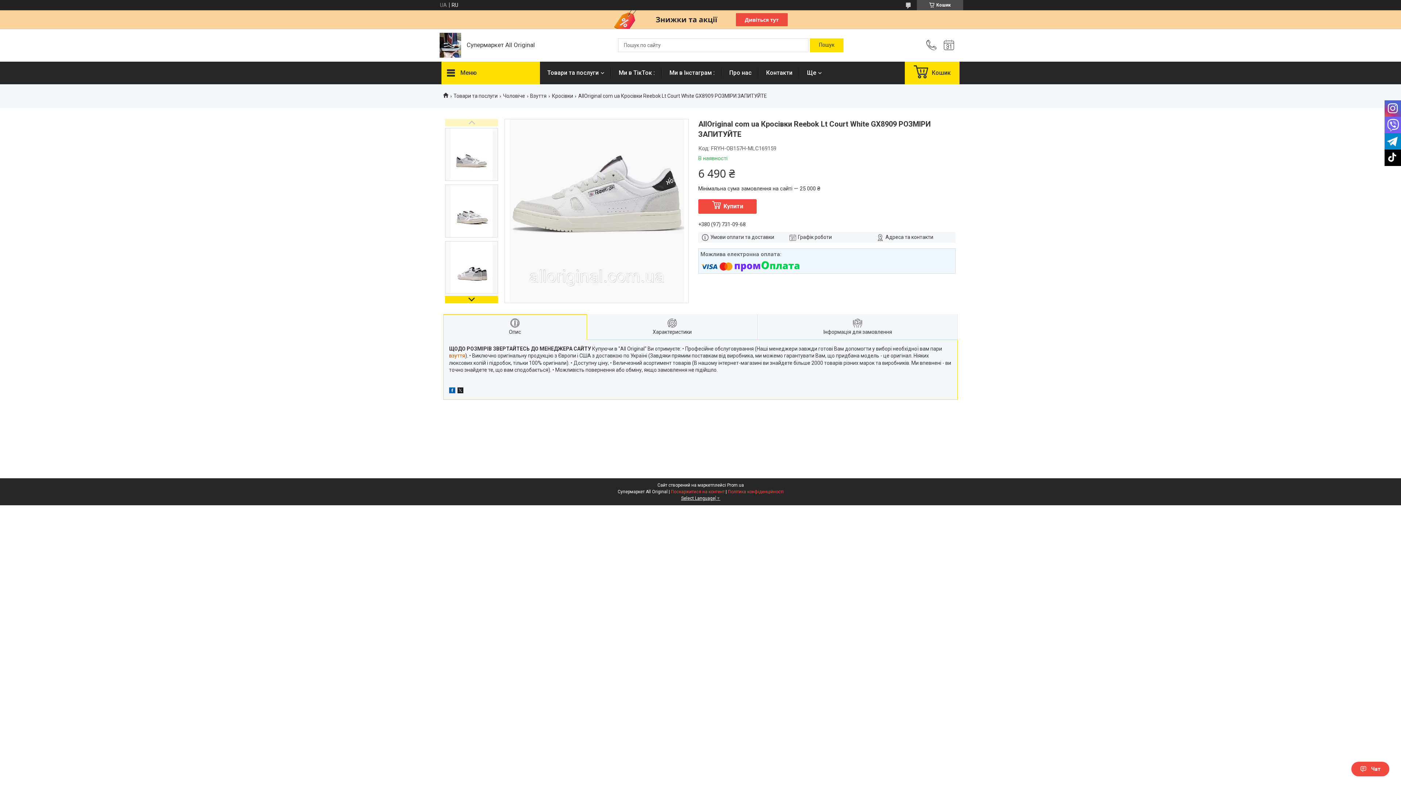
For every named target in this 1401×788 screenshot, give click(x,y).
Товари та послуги (573, 72)
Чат (1376, 769)
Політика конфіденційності (756, 491)
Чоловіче (514, 96)
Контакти (779, 72)
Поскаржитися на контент (698, 491)
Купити (733, 206)
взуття (457, 356)
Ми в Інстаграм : (692, 72)
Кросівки (562, 96)
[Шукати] (827, 45)
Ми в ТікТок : (637, 72)
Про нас (740, 72)
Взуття (538, 96)
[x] (460, 391)
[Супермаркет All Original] (450, 45)
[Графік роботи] (949, 45)
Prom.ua (735, 485)
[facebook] (452, 391)
